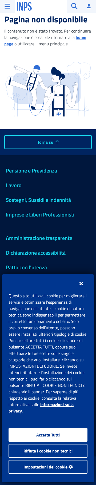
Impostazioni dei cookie (46, 467)
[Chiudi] (81, 283)
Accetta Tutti (48, 435)
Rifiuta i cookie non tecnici (48, 451)
